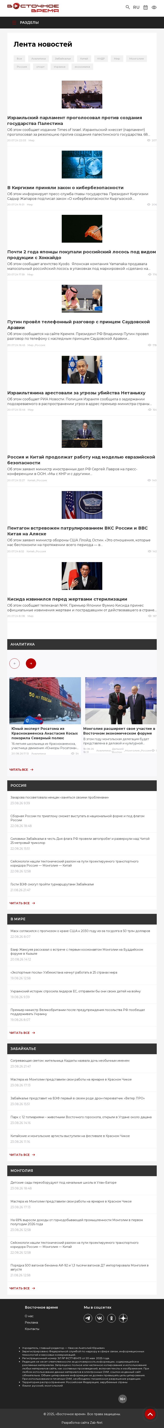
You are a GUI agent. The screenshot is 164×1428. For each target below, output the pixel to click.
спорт (40, 66)
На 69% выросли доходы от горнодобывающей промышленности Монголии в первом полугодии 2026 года (76, 1222)
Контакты (32, 1329)
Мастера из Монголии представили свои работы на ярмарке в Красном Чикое (71, 1079)
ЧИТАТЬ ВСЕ (18, 769)
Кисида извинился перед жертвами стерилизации (67, 599)
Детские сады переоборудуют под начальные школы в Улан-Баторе (63, 1183)
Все (19, 58)
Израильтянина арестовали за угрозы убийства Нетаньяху (76, 392)
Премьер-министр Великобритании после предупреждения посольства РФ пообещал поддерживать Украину (77, 1012)
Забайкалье (63, 58)
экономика (82, 66)
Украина (59, 66)
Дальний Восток (118, 750)
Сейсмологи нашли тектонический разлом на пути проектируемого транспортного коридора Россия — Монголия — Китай (74, 863)
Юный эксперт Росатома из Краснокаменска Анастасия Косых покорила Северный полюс (45, 733)
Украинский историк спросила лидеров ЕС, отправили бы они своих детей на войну (75, 991)
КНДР (101, 58)
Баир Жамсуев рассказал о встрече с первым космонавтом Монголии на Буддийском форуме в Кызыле (76, 952)
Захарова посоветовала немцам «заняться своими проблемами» (59, 797)
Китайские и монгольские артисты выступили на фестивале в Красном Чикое (70, 1136)
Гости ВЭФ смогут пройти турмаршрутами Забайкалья (52, 884)
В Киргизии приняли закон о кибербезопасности (65, 187)
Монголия (136, 58)
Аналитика (38, 58)
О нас (29, 1316)
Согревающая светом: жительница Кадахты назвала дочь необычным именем (69, 1061)
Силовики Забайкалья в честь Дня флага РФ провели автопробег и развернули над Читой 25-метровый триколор (79, 841)
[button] (128, 7)
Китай (84, 58)
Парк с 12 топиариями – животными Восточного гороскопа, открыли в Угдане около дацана (81, 1117)
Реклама (31, 1322)
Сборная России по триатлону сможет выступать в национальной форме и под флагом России (77, 818)
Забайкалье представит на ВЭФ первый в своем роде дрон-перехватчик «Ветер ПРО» (77, 1098)
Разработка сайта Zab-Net (82, 1423)
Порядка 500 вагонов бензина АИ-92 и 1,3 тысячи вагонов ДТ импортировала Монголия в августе (79, 1267)
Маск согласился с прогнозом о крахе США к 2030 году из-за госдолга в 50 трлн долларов (80, 931)
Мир (117, 58)
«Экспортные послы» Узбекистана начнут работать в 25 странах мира (63, 972)
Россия (22, 66)
